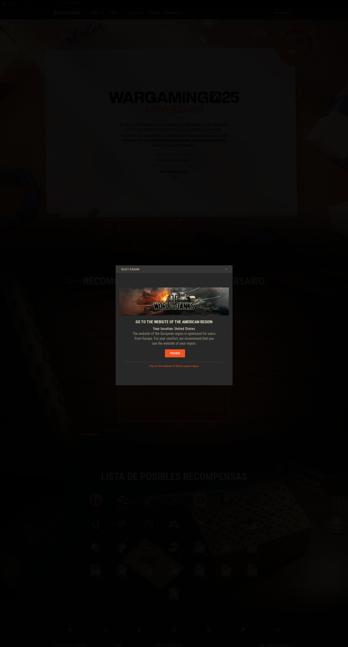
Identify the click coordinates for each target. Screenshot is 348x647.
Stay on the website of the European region (174, 366)
